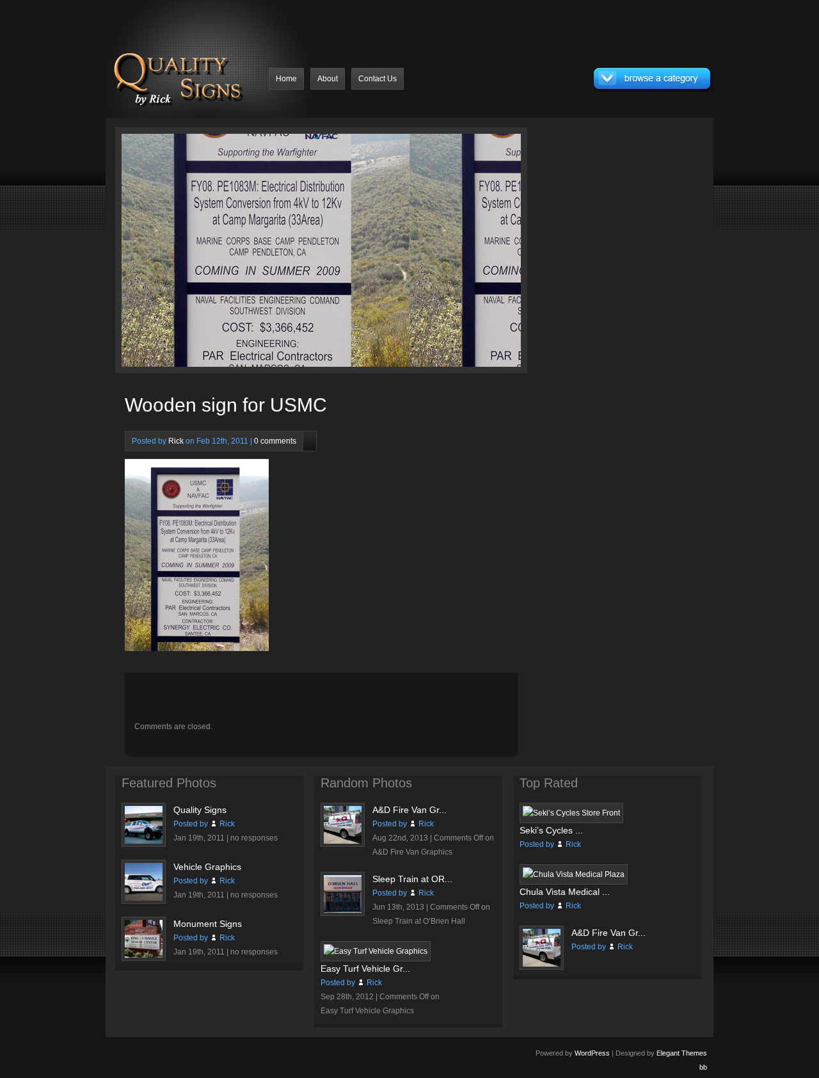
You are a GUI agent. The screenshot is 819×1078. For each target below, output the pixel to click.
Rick (176, 441)
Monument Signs (207, 924)
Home (286, 78)
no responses (254, 837)
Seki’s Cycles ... (551, 830)
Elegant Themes (681, 1053)
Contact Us (377, 78)
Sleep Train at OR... (412, 879)
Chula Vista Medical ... (565, 892)
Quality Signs (200, 810)
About (327, 78)
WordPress (592, 1053)
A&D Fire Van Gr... (409, 810)
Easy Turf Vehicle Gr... (365, 968)
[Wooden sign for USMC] (229, 253)
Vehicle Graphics (207, 867)
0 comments (275, 441)
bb (703, 1067)
